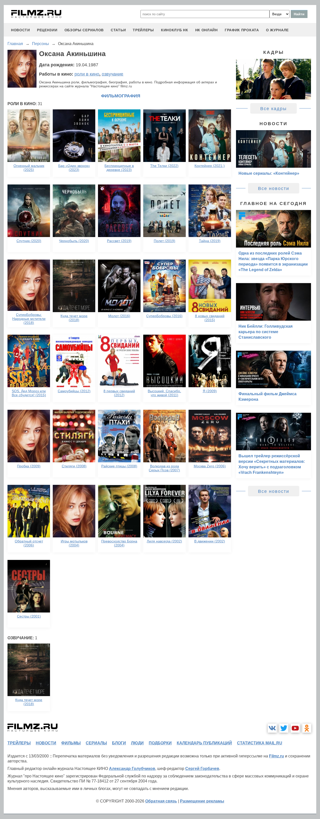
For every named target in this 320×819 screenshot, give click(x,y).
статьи (118, 30)
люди (137, 743)
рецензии (47, 30)
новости (20, 30)
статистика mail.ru (259, 743)
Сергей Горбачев (202, 768)
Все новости (273, 188)
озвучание (112, 74)
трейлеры (143, 30)
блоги (119, 743)
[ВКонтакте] (272, 728)
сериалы (96, 743)
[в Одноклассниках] (306, 728)
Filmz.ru (276, 756)
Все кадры (273, 108)
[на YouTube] (295, 728)
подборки (160, 743)
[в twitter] (283, 728)
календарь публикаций (204, 743)
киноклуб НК (174, 30)
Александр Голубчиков (132, 768)
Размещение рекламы (202, 801)
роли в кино (86, 74)
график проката (242, 30)
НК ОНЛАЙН (206, 30)
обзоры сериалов (84, 30)
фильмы (71, 743)
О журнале (277, 30)
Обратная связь (161, 801)
